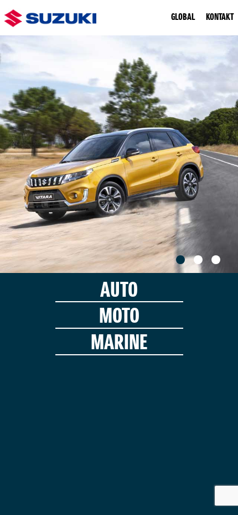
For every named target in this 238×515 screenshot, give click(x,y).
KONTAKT (220, 17)
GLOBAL (183, 17)
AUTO (119, 291)
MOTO (119, 317)
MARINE (119, 343)
